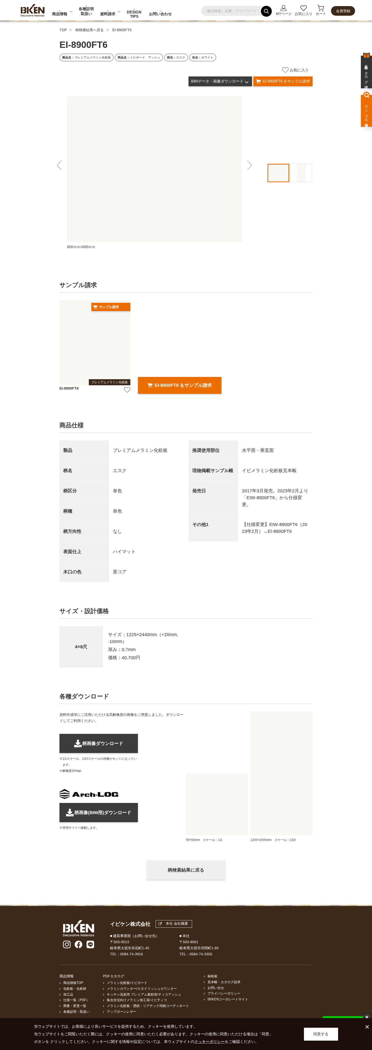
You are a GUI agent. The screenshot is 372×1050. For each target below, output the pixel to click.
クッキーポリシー (209, 1041)
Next (249, 165)
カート (321, 14)
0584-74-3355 (201, 954)
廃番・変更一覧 (74, 1006)
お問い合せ (216, 988)
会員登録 (343, 11)
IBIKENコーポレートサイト (228, 999)
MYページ (284, 14)
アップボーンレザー (121, 1012)
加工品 (68, 994)
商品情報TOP (73, 983)
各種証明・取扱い (76, 1012)
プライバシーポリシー (224, 993)
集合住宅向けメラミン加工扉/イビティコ (137, 1000)
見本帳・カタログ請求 (224, 982)
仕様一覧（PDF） (76, 1000)
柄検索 (212, 976)
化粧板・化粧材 (74, 989)
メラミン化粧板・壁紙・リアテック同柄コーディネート (148, 1006)
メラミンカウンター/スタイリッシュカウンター (142, 989)
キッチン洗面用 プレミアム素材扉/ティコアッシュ (144, 994)
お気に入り (304, 14)
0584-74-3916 (131, 954)
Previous (59, 165)
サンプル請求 (109, 307)
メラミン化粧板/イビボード (127, 983)
